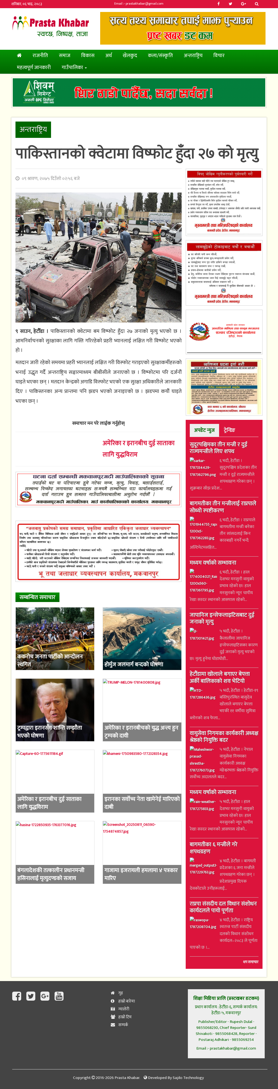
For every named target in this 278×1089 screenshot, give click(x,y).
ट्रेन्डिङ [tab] (229, 430)
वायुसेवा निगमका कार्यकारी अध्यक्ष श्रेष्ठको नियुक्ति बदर (224, 737)
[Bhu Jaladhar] (98, 551)
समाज (64, 55)
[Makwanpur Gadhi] (98, 489)
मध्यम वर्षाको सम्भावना (213, 563)
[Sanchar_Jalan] (224, 332)
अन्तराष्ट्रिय (193, 55)
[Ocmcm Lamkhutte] (224, 273)
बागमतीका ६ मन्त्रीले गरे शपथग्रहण (214, 848)
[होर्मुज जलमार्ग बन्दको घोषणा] (142, 638)
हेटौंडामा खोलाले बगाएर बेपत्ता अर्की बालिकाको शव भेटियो (220, 678)
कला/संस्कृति (160, 55)
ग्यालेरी (123, 1009)
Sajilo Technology (188, 1077)
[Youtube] (59, 996)
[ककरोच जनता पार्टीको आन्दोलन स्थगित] (55, 638)
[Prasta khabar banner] (183, 28)
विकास (87, 55)
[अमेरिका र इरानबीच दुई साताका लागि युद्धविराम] (55, 781)
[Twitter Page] (32, 996)
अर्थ (108, 55)
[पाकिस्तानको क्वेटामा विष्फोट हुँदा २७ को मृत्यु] (98, 257)
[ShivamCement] (139, 92)
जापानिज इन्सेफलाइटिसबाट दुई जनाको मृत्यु (222, 619)
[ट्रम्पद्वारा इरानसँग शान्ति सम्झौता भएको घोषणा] (55, 710)
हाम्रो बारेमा (126, 1001)
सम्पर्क (123, 1025)
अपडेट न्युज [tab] (204, 430)
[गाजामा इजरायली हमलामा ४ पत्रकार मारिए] (142, 852)
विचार (219, 55)
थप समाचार (250, 962)
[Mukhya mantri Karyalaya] (224, 202)
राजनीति (40, 55)
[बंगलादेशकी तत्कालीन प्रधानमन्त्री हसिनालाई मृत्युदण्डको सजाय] (55, 852)
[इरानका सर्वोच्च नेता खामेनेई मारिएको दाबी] (142, 781)
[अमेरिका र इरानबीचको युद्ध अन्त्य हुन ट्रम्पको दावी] (142, 710)
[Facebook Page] (18, 996)
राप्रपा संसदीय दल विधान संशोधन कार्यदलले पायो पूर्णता (223, 907)
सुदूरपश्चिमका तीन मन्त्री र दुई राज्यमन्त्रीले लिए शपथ (218, 448)
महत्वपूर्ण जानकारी (34, 67)
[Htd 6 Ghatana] (224, 387)
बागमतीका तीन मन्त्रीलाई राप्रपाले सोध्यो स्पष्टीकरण (223, 507)
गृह (120, 993)
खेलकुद (130, 55)
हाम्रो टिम (125, 1017)
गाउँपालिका (73, 67)
